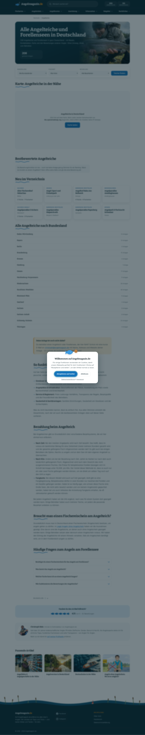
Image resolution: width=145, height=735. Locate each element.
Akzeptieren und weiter (66, 374)
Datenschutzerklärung (68, 379)
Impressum (80, 379)
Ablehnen (84, 374)
